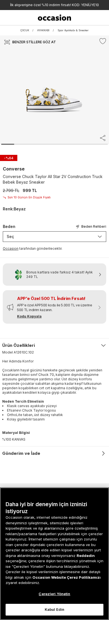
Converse (14, 169)
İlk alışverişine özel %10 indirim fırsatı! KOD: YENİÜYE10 (54, 5)
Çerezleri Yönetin (54, 594)
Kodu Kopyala (29, 316)
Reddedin (86, 555)
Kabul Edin (54, 609)
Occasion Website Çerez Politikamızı (66, 577)
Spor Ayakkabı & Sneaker (73, 30)
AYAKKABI (43, 30)
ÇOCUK (24, 30)
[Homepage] (54, 17)
